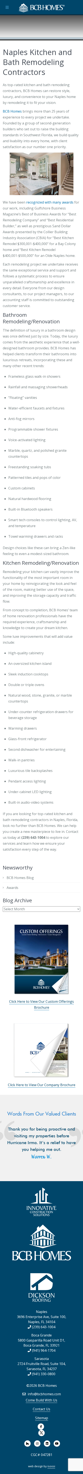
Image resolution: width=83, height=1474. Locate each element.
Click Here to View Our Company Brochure (41, 1085)
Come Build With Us (41, 1400)
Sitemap (41, 1418)
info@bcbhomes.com (44, 1394)
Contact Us (41, 1409)
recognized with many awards (49, 202)
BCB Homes (12, 111)
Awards (12, 887)
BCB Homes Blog (20, 877)
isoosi (51, 1466)
